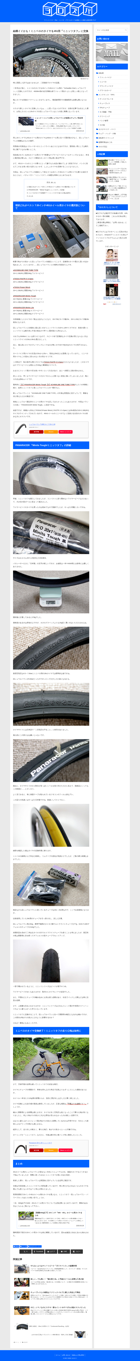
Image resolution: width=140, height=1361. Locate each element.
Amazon (51, 432)
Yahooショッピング (65, 432)
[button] (77, 1251)
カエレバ (36, 427)
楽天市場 (36, 432)
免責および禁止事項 (78, 1355)
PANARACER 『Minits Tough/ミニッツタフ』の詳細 (46, 190)
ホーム (58, 1355)
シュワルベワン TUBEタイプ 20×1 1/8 (42, 424)
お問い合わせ (66, 1355)
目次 (48, 182)
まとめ (30, 196)
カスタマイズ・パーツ (35, 1246)
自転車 (17, 1246)
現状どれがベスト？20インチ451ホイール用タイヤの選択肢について (51, 187)
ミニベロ (24, 1246)
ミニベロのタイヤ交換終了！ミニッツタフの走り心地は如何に (49, 193)
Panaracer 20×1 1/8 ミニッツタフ (40, 1143)
